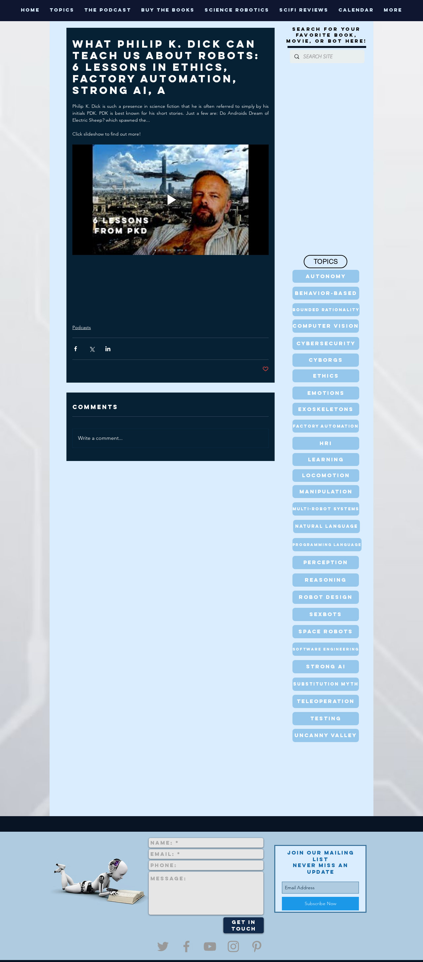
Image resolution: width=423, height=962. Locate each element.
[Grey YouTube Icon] (209, 946)
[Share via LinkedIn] (108, 349)
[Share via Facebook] (75, 349)
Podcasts (81, 327)
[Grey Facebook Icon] (186, 946)
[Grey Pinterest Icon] (256, 946)
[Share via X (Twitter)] (92, 349)
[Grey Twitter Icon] (163, 946)
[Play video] (170, 200)
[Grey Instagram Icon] (233, 946)
